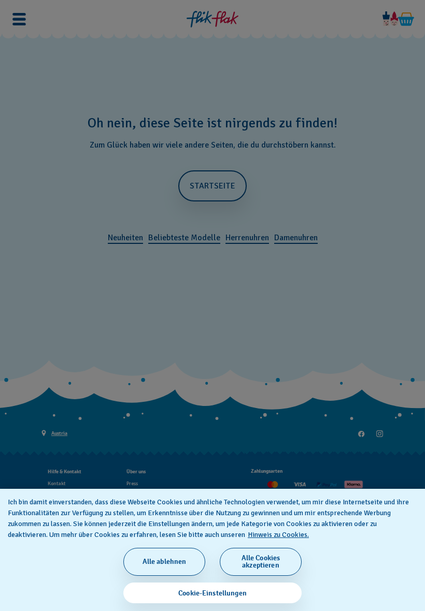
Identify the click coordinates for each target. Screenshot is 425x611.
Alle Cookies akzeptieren (261, 562)
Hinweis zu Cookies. (278, 534)
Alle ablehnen (165, 561)
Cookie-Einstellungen (212, 593)
